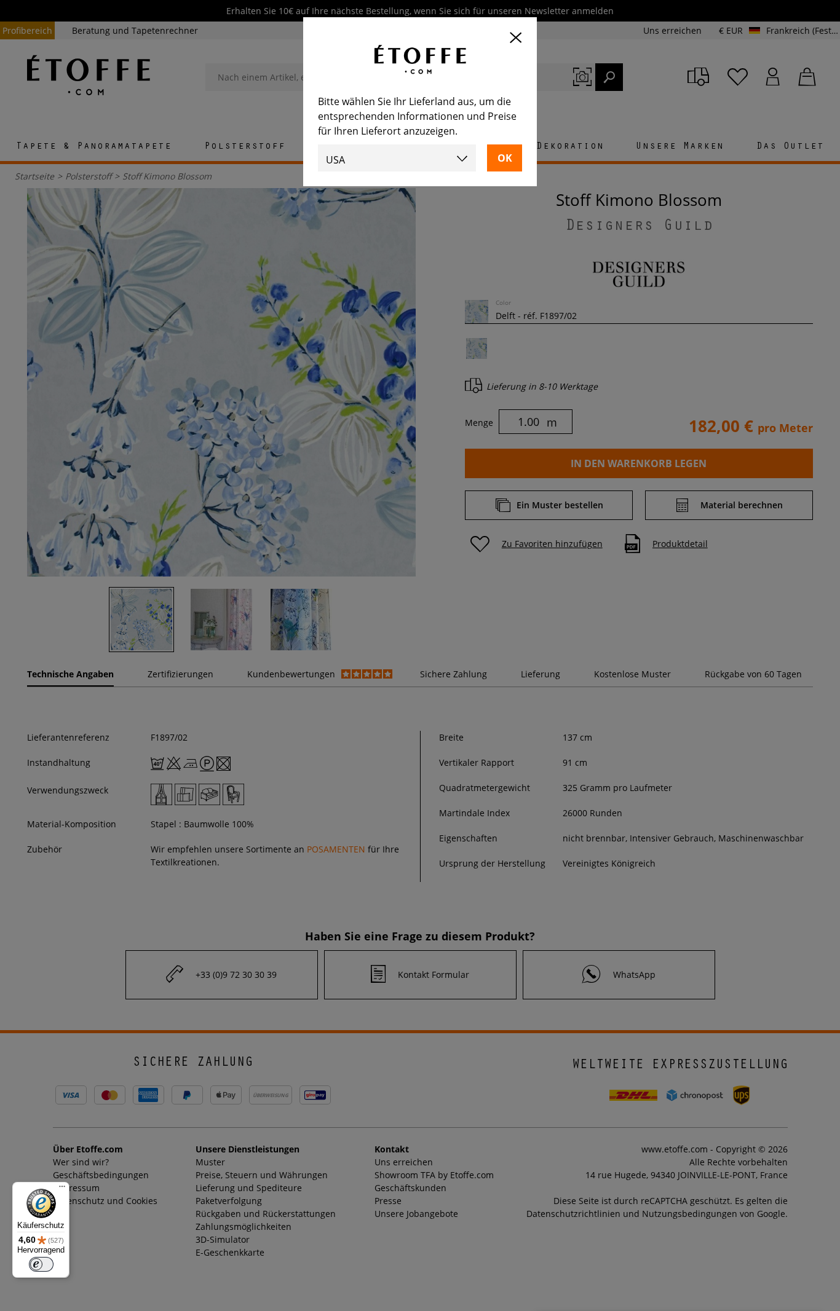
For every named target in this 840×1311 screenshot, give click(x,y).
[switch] (41, 1264)
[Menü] (62, 1189)
